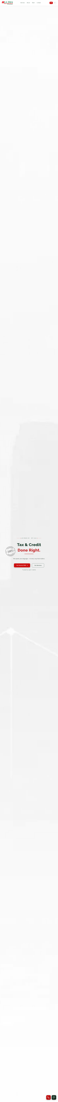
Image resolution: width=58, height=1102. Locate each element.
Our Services (38, 565)
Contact (39, 2)
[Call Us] (48, 1097)
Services (22, 2)
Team (33, 2)
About (28, 2)
